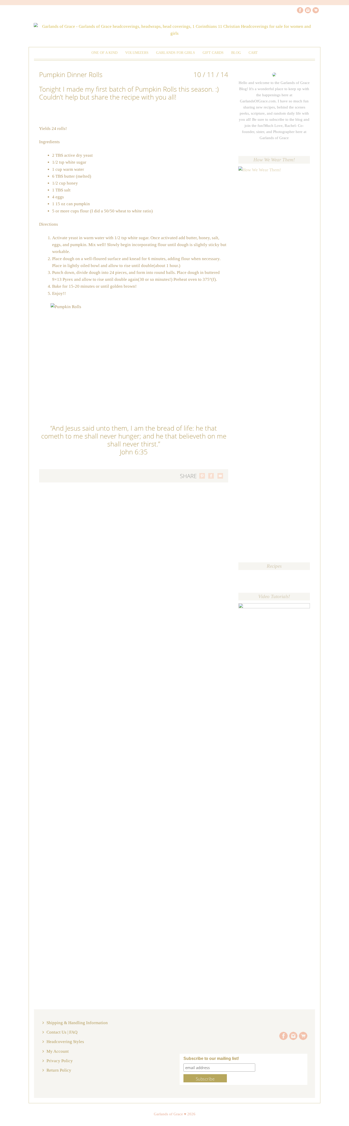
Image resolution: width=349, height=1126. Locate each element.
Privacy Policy (59, 1060)
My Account (57, 1051)
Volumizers (136, 53)
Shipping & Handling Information (77, 1022)
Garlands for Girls (175, 53)
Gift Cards (213, 53)
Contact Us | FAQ (61, 1032)
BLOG (236, 53)
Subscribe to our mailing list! (211, 1058)
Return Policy (58, 1070)
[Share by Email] (220, 476)
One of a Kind (104, 53)
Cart (253, 53)
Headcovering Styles (65, 1041)
